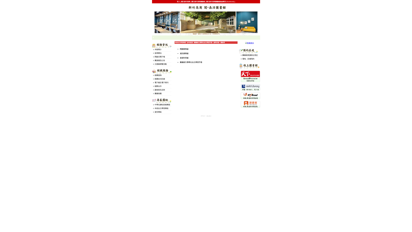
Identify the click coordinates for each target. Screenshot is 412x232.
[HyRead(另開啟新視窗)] (250, 99)
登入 (178, 1)
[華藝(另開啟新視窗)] (250, 90)
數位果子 (209, 116)
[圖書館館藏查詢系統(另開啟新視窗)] (249, 43)
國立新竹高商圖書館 (198, 1)
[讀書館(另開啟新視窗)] (250, 107)
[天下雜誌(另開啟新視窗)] (250, 82)
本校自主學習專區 (180, 42)
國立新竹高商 (185, 1)
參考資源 (190, 42)
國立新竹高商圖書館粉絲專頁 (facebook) (220, 1)
